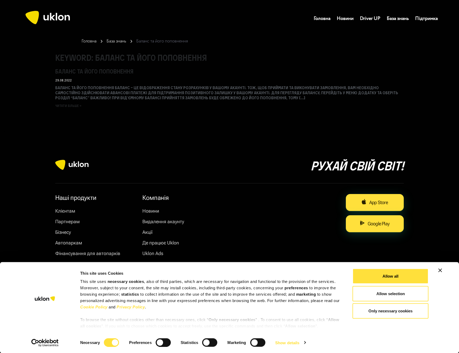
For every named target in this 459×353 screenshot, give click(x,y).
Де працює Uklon (160, 243)
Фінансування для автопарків (87, 253)
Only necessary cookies (390, 311)
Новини (345, 18)
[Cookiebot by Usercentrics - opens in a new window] (45, 343)
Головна (322, 18)
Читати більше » (68, 105)
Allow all (390, 276)
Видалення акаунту (163, 221)
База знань (398, 18)
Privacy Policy (131, 307)
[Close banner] (440, 270)
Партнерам (67, 221)
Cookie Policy (94, 307)
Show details (287, 342)
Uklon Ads (152, 253)
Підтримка (426, 18)
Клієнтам (65, 211)
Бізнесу (63, 232)
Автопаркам (68, 243)
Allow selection (390, 293)
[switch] (163, 342)
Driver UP (370, 18)
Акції (147, 232)
